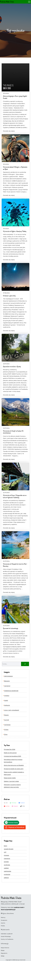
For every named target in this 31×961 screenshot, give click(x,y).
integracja (7, 858)
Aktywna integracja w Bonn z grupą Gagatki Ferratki (15, 97)
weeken (6, 868)
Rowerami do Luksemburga (10, 628)
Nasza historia (5, 947)
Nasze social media (10, 778)
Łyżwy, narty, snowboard (11, 710)
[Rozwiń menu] (29, 2)
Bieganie (7, 681)
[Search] (25, 664)
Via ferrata (7, 724)
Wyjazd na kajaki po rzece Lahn (13, 769)
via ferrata (7, 865)
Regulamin (4, 953)
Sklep (2, 956)
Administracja (8, 676)
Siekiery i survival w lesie (11, 781)
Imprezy (6, 695)
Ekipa (2, 950)
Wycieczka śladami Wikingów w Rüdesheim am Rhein (15, 168)
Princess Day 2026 (9, 749)
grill (5, 852)
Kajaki (6, 700)
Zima (5, 734)
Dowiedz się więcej (9, 131)
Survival (6, 720)
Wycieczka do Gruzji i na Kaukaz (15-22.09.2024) (13, 432)
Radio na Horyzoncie (10, 753)
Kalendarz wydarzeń (6, 933)
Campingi (7, 686)
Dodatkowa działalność (11, 690)
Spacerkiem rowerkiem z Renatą (12, 366)
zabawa (6, 877)
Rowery (6, 715)
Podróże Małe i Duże (7, 1)
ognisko (6, 861)
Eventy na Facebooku (7, 939)
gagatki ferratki (8, 849)
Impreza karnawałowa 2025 (12, 756)
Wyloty (6, 729)
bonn (5, 846)
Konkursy (7, 705)
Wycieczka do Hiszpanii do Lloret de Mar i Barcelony (15, 565)
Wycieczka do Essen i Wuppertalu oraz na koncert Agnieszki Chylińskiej (14, 496)
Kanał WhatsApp (6, 936)
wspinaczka (7, 871)
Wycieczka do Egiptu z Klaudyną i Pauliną (14, 231)
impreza (6, 855)
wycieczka (7, 874)
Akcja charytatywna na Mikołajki (14, 765)
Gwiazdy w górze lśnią (9, 296)
